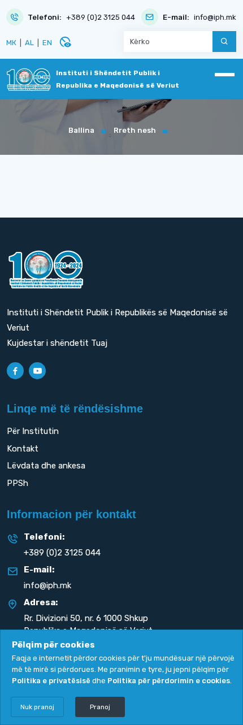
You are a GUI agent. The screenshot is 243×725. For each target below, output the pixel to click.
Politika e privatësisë (51, 680)
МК (11, 42)
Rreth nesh (135, 130)
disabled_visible (65, 42)
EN (47, 42)
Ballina (81, 130)
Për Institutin (33, 431)
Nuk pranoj (37, 707)
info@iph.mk (215, 17)
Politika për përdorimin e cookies (168, 680)
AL (29, 42)
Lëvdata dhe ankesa (46, 466)
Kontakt (22, 449)
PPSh (17, 483)
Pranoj (100, 707)
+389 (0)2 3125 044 (100, 17)
